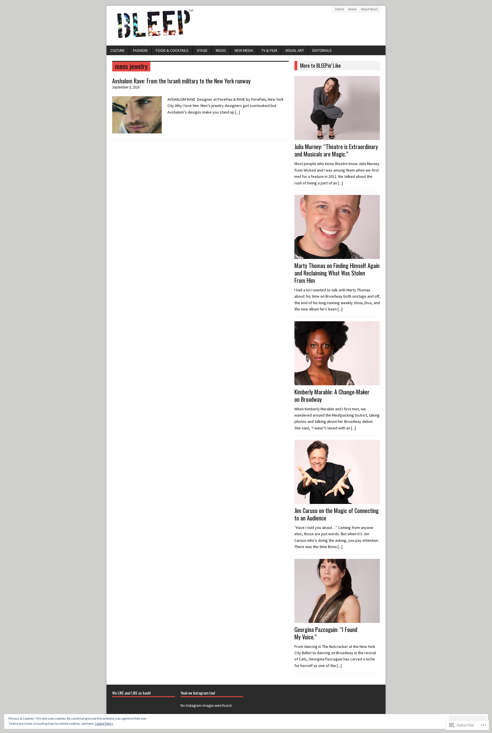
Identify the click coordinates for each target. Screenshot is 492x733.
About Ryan (369, 9)
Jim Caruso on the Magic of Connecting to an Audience (336, 514)
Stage (202, 50)
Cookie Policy (104, 723)
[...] (237, 112)
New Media (244, 50)
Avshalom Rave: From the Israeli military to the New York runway (181, 81)
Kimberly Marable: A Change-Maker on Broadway (332, 395)
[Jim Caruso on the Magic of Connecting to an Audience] (337, 500)
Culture (117, 50)
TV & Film (269, 50)
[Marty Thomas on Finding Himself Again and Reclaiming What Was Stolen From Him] (337, 255)
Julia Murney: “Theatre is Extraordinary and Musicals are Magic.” (336, 150)
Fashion (140, 50)
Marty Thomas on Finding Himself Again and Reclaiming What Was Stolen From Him (337, 273)
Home (339, 9)
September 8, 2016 (126, 87)
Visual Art (294, 50)
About (352, 9)
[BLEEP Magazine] (246, 26)
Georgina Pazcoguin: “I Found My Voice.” (325, 633)
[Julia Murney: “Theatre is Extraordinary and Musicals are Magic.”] (337, 136)
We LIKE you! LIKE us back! (131, 693)
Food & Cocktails (172, 50)
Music (221, 50)
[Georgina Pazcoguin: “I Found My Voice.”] (337, 619)
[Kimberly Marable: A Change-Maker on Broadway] (337, 381)
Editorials (322, 50)
